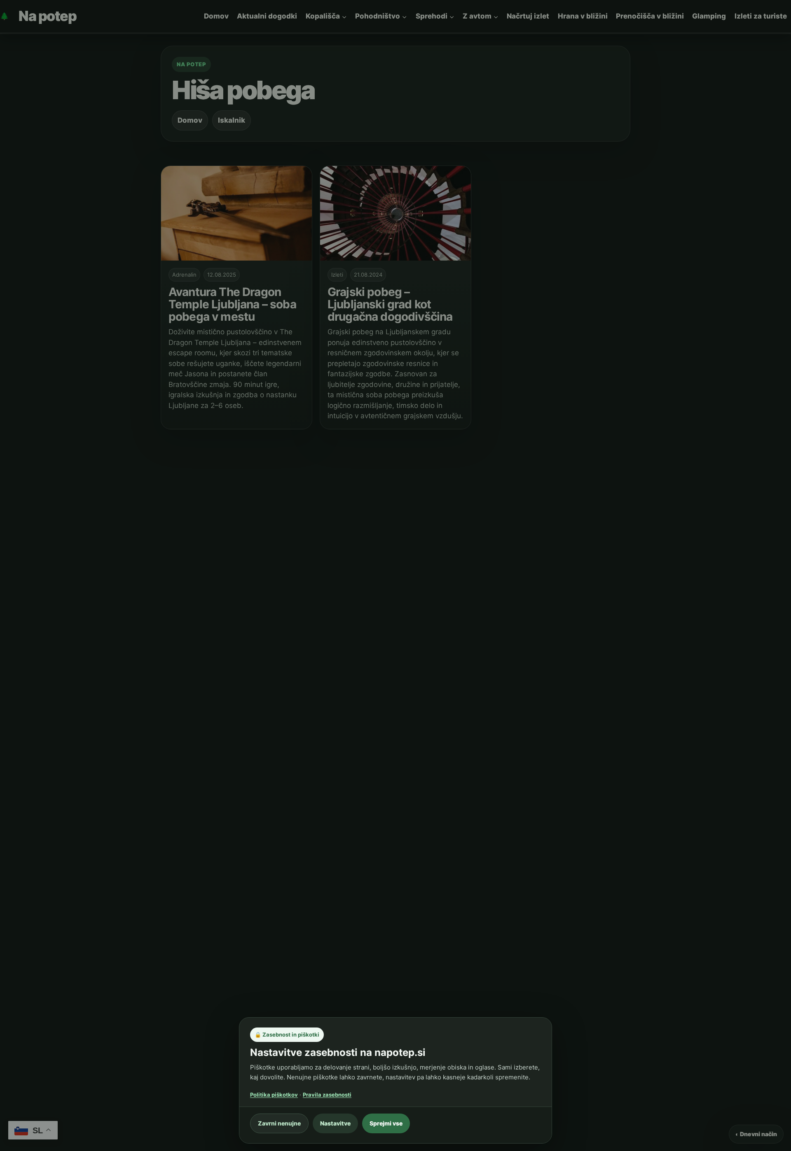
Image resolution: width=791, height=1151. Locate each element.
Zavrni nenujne (279, 1123)
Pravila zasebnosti (327, 1094)
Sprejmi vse (386, 1123)
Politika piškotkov (274, 1094)
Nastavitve (335, 1123)
